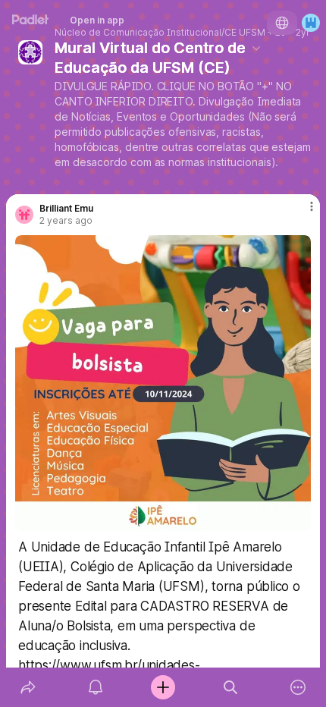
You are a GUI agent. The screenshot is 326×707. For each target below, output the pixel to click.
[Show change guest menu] (311, 23)
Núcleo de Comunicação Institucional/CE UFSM (160, 32)
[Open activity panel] (95, 687)
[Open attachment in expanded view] (163, 383)
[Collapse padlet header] (256, 47)
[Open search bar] (230, 687)
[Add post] (162, 687)
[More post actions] (302, 212)
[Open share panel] (27, 687)
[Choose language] (282, 23)
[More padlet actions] (298, 687)
